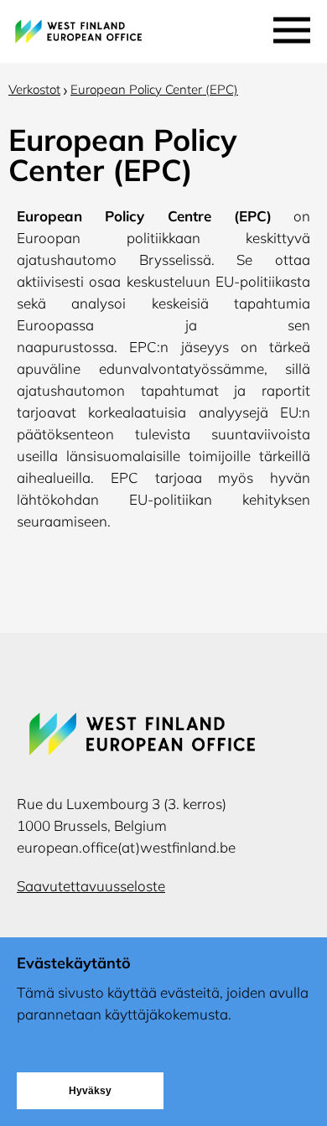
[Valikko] (291, 26)
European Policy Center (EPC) (154, 89)
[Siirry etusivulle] (134, 29)
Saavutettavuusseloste (91, 886)
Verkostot (34, 89)
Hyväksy (90, 1091)
